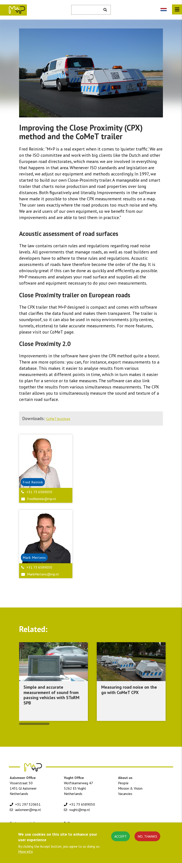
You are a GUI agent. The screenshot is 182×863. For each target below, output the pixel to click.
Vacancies (125, 793)
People (123, 783)
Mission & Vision (130, 788)
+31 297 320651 (28, 804)
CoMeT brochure (58, 418)
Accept (120, 836)
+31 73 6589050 (39, 492)
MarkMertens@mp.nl (43, 574)
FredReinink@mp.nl (41, 499)
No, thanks (147, 836)
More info (25, 851)
